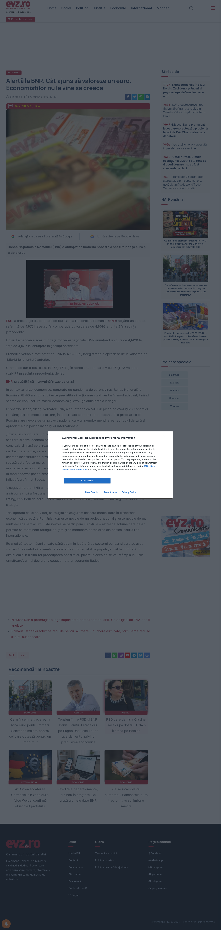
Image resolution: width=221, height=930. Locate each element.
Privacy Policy (129, 492)
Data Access (110, 492)
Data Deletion (92, 492)
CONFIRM (87, 480)
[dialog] (110, 465)
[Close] (166, 438)
